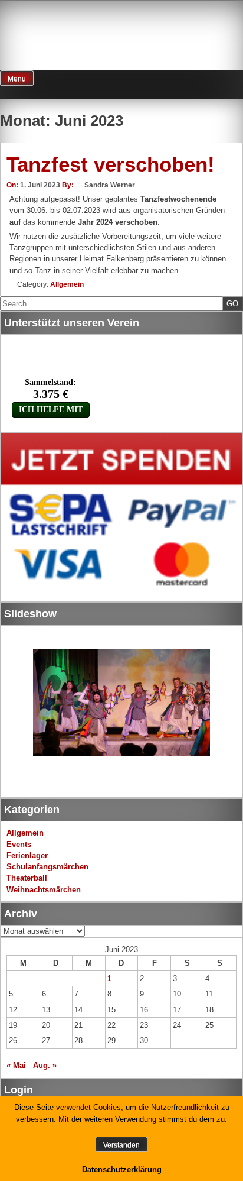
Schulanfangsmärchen (47, 866)
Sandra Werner (109, 185)
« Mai (16, 1065)
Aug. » (45, 1065)
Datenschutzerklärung (122, 1169)
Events (18, 844)
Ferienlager (27, 855)
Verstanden (121, 1145)
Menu (17, 79)
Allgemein (67, 284)
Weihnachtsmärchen (43, 889)
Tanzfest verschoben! (110, 164)
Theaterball (26, 877)
